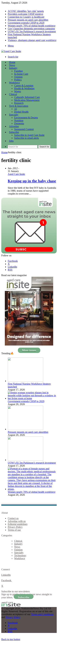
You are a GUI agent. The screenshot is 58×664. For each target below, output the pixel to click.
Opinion (18, 76)
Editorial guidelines (17, 524)
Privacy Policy (15, 527)
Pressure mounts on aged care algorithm (28, 19)
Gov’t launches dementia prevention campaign (31, 28)
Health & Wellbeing (24, 88)
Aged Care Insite (16, 174)
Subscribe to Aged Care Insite (29, 135)
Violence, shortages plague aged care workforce (32, 40)
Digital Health (21, 111)
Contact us (13, 518)
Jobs (11, 140)
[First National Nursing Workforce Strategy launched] (25, 380)
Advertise (14, 126)
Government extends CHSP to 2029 (26, 22)
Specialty (13, 114)
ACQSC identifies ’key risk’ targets (26, 11)
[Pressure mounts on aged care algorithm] (25, 429)
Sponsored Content (24, 129)
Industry (13, 68)
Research (19, 103)
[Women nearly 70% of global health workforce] (32, 489)
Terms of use (14, 530)
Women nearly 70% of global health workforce (31, 25)
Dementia (19, 123)
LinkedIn (6, 575)
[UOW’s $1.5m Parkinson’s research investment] (25, 459)
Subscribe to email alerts (26, 138)
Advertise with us (17, 521)
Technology (20, 555)
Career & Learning (23, 85)
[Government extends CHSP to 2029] (32, 398)
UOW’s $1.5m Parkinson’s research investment (32, 31)
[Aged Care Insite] (11, 51)
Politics (18, 79)
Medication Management (26, 100)
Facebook (6, 580)
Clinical (13, 94)
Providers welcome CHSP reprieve (25, 14)
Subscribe (14, 132)
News (12, 65)
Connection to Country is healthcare (26, 17)
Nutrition (18, 120)
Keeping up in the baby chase (32, 181)
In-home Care (21, 74)
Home (4, 152)
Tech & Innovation (18, 106)
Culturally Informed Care (27, 97)
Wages (17, 91)
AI (15, 108)
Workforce (14, 82)
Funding (18, 71)
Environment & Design (26, 117)
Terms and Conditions (42, 614)
